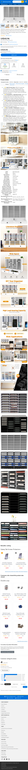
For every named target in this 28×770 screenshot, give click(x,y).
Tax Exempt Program (5, 737)
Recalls (2, 732)
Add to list (7, 74)
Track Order (11, 698)
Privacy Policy (4, 743)
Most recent (7, 684)
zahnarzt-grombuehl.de (13, 44)
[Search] (22, 2)
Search (25, 686)
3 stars (2, 677)
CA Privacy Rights (4, 745)
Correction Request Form (7, 652)
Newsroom (3, 707)
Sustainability (3, 711)
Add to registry (21, 74)
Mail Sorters (12, 84)
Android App (3, 754)
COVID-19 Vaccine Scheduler (6, 728)
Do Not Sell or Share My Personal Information (9, 748)
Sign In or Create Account (10, 696)
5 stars (2, 674)
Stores (2, 719)
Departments (5, 4)
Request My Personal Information (7, 746)
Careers (2, 705)
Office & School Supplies (20, 83)
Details (10, 72)
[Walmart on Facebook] (2, 759)
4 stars (2, 675)
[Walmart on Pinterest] (9, 759)
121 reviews (9, 35)
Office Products (12, 83)
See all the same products (22, 641)
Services (10, 4)
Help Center (21, 696)
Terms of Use (3, 741)
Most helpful (23, 684)
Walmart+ (3, 722)
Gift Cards (3, 724)
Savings (15, 4)
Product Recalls (4, 735)
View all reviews (5, 670)
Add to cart (14, 55)
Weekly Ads (19, 698)
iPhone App (3, 752)
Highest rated (15, 684)
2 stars (2, 678)
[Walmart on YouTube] (6, 759)
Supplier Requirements (5, 713)
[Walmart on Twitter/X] (4, 759)
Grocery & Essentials (21, 4)
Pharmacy (3, 730)
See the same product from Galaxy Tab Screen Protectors (16, 571)
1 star (2, 680)
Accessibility (3, 733)
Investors (3, 709)
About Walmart (4, 704)
